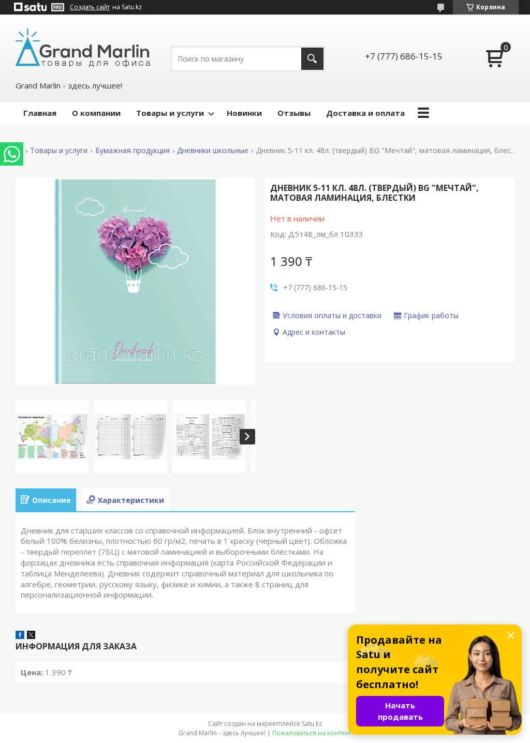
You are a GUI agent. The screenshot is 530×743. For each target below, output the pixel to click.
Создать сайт (90, 7)
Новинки (244, 113)
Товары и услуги (170, 113)
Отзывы (294, 113)
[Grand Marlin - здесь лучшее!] (83, 47)
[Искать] (312, 59)
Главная (39, 113)
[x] (31, 636)
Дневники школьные (212, 150)
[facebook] (20, 636)
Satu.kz (312, 723)
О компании (96, 113)
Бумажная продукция (132, 150)
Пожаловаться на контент (311, 733)
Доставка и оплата (365, 113)
